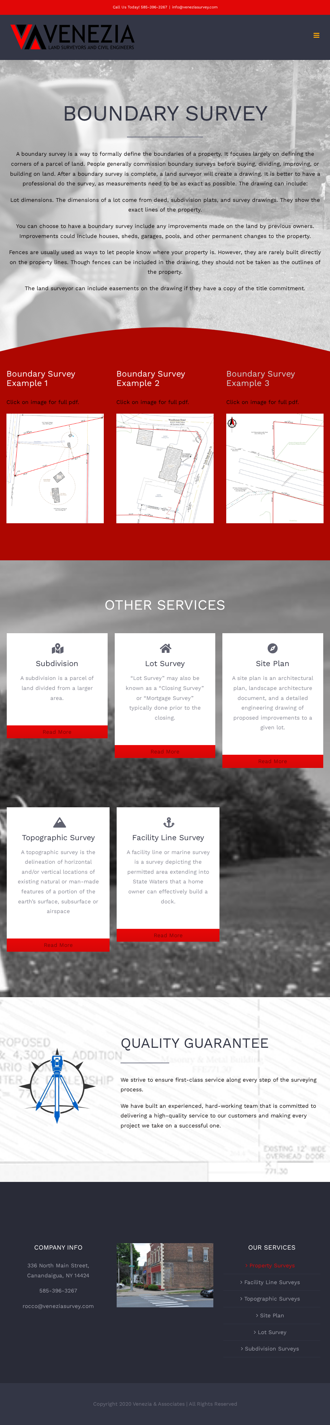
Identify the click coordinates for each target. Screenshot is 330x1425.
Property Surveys (272, 1265)
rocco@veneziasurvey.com (58, 1306)
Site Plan (272, 1315)
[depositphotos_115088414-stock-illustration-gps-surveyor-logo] (57, 1028)
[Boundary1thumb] (55, 418)
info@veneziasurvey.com (195, 7)
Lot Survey (272, 1332)
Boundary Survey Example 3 (260, 378)
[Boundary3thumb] (275, 418)
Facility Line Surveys (272, 1282)
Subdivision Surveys (272, 1348)
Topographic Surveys (272, 1298)
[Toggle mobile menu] (317, 35)
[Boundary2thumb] (165, 418)
